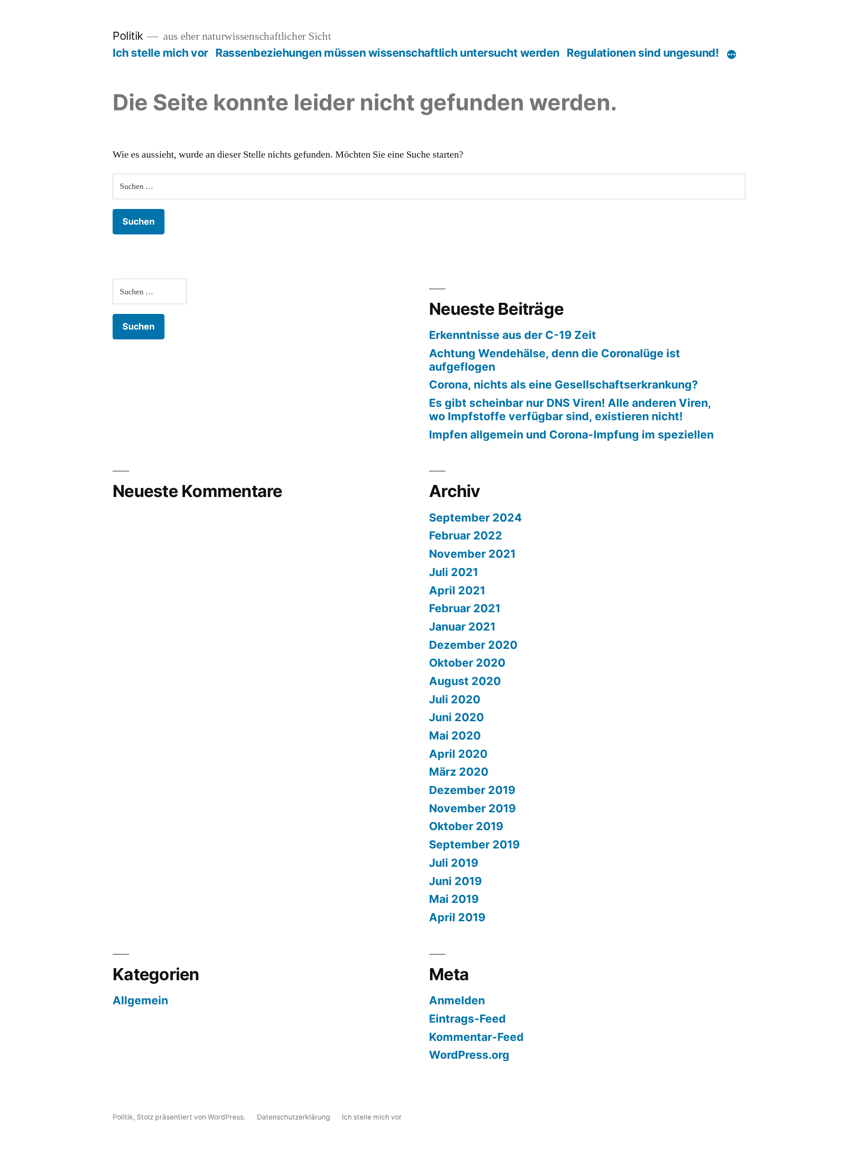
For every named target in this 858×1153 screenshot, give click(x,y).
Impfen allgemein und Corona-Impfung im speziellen (571, 434)
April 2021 (457, 590)
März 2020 (458, 771)
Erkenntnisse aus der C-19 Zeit (512, 335)
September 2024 (475, 517)
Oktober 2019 (466, 826)
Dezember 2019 (472, 790)
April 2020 (458, 753)
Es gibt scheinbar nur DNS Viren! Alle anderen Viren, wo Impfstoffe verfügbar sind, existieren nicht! (570, 409)
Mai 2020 (455, 735)
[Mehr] (731, 54)
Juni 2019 (455, 881)
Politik (128, 35)
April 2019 (457, 917)
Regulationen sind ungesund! (643, 52)
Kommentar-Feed (476, 1037)
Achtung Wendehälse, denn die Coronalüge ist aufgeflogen (554, 360)
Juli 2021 (453, 572)
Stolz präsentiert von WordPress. (192, 1117)
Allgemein (140, 1000)
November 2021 (472, 553)
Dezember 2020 (473, 645)
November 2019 (472, 808)
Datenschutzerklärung (293, 1117)
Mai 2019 (454, 899)
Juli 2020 (454, 699)
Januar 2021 (462, 626)
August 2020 (465, 681)
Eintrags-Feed (467, 1018)
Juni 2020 (456, 717)
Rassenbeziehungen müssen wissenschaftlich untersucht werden (387, 52)
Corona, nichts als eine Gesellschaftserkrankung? (563, 384)
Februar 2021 (464, 608)
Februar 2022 (465, 535)
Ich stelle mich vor (160, 52)
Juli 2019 (453, 862)
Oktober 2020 (467, 662)
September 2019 (474, 844)
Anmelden (457, 1000)
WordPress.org (469, 1054)
